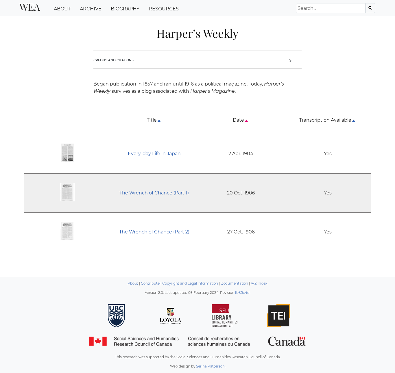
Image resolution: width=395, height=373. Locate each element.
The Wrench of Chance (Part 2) (154, 232)
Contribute (150, 283)
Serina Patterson (210, 366)
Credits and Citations (193, 60)
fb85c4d (242, 292)
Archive (90, 9)
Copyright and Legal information (190, 283)
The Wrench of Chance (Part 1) (154, 193)
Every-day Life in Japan (154, 153)
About (62, 9)
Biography (125, 9)
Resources (164, 9)
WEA (29, 6)
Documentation (234, 283)
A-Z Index (259, 283)
